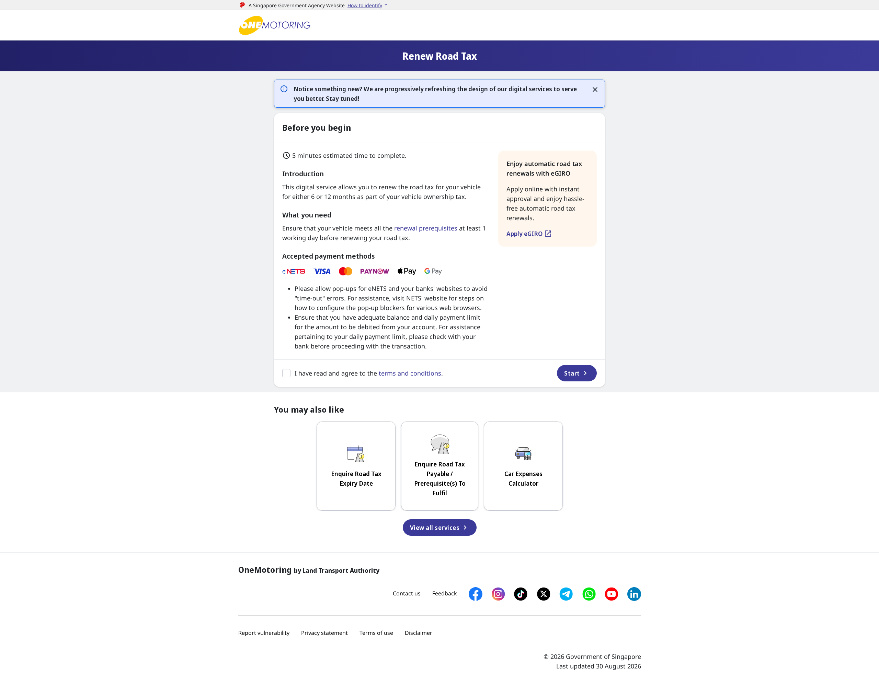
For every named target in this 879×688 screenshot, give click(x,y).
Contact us (407, 593)
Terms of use (376, 633)
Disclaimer (418, 633)
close (595, 89)
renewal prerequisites (425, 228)
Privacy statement (324, 633)
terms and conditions (410, 373)
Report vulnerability (263, 633)
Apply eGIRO (529, 233)
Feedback (444, 593)
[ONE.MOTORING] (274, 25)
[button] (367, 5)
